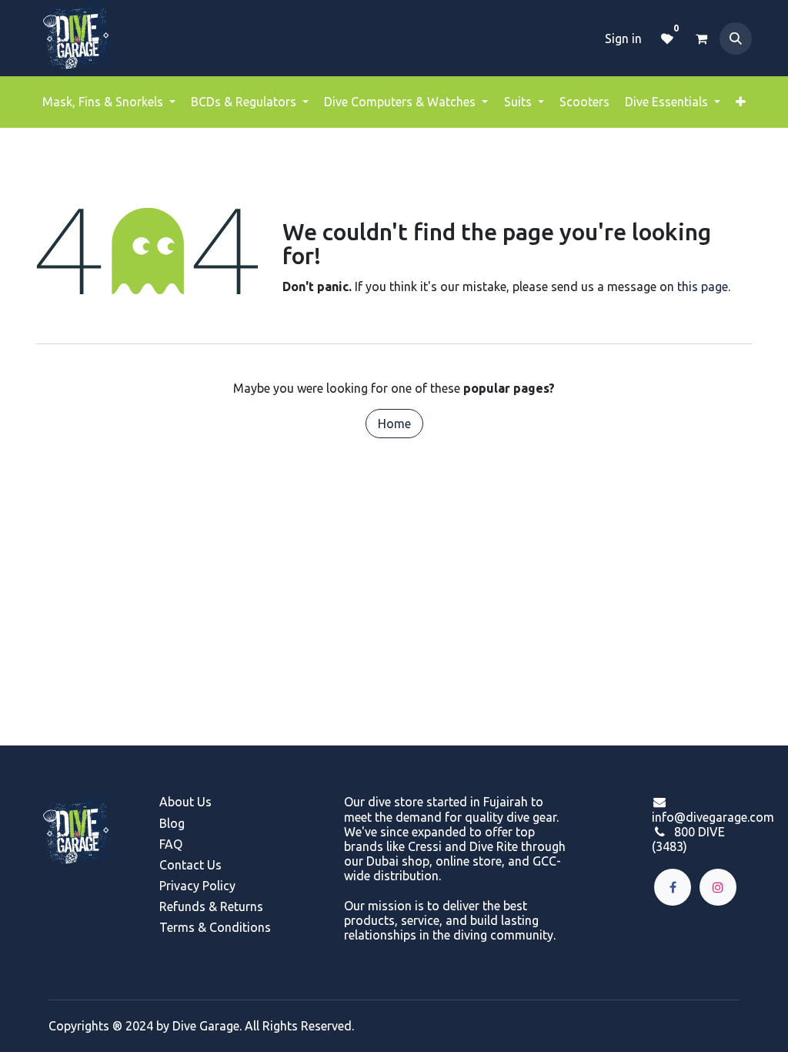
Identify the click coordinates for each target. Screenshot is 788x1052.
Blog (172, 823)
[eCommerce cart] (701, 38)
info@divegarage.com (713, 817)
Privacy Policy (197, 886)
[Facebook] (672, 887)
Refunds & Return (208, 906)
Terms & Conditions (215, 927)
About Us (185, 802)
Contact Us (190, 865)
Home (394, 424)
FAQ (170, 844)
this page (702, 286)
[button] (736, 38)
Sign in (623, 38)
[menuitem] (109, 102)
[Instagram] (718, 887)
